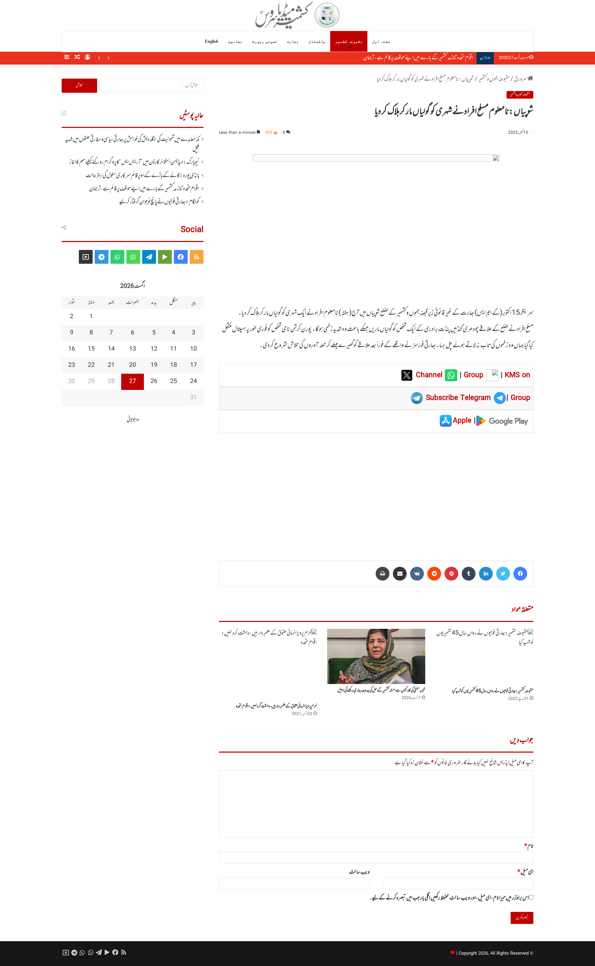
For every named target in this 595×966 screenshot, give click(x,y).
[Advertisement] (376, 491)
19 (153, 365)
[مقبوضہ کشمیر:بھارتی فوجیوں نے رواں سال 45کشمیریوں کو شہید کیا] (484, 657)
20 (132, 365)
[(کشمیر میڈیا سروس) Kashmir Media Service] (297, 15)
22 (91, 365)
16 (71, 349)
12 (153, 349)
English (211, 41)
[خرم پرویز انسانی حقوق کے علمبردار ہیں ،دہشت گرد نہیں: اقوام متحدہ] (268, 664)
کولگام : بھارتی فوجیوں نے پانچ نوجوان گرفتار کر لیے (430, 58)
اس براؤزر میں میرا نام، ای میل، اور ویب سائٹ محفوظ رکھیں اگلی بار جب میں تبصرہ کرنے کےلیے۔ (449, 898)
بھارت (293, 41)
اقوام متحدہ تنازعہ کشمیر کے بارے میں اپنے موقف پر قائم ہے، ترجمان (144, 188)
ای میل (525, 872)
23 (71, 365)
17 (193, 365)
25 (173, 381)
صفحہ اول (381, 41)
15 (91, 349)
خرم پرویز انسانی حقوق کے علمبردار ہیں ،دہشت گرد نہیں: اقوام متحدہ (276, 706)
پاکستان (317, 41)
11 (173, 349)
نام (528, 846)
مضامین (235, 41)
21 (111, 365)
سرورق (521, 79)
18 (173, 365)
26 (153, 381)
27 (132, 381)
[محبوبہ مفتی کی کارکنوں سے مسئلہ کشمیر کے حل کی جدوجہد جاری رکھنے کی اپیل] (376, 656)
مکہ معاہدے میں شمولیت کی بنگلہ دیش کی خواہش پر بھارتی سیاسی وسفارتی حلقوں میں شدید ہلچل (132, 144)
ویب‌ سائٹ (359, 872)
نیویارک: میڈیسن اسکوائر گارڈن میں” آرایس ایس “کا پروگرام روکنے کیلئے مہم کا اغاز (134, 162)
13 (132, 349)
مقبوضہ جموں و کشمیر (494, 79)
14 (111, 349)
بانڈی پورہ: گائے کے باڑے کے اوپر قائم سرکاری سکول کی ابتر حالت (142, 175)
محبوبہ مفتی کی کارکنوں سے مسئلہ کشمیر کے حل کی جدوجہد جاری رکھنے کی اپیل (381, 690)
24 (193, 381)
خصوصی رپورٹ (264, 41)
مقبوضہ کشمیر (349, 41)
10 (193, 349)
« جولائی (133, 420)
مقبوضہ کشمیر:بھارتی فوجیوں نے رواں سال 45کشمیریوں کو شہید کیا (492, 691)
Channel (430, 375)
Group (472, 375)
